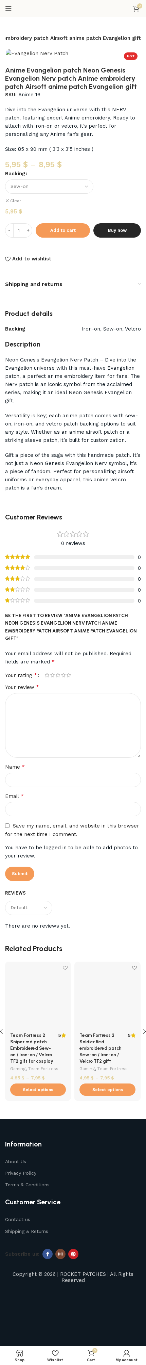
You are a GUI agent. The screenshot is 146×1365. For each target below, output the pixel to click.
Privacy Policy (20, 1173)
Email (14, 796)
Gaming (17, 1068)
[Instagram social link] (60, 1254)
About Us (15, 1161)
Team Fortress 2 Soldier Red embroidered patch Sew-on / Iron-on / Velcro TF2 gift (100, 1048)
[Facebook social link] (47, 1254)
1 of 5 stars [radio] (47, 675)
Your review (22, 687)
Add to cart (63, 230)
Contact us (17, 1219)
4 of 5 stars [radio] (63, 675)
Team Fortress (43, 1068)
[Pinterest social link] (73, 1254)
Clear (15, 200)
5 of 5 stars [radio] (68, 675)
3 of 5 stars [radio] (57, 675)
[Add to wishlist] (65, 968)
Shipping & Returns (26, 1231)
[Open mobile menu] (8, 8)
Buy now (117, 230)
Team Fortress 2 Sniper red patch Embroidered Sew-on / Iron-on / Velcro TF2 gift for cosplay (31, 1048)
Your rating (21, 675)
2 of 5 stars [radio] (52, 675)
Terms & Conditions (27, 1184)
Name (15, 767)
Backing (15, 174)
